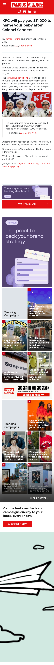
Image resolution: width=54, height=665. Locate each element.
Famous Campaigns (27, 4)
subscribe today (17, 524)
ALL (16, 45)
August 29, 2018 (28, 133)
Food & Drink (25, 45)
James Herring (13, 39)
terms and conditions (17, 78)
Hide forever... (39, 498)
